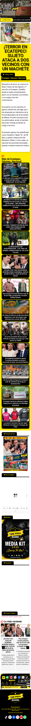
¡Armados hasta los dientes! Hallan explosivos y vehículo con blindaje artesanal (15, 403)
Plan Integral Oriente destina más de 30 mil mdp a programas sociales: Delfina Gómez (15, 295)
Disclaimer (15, 707)
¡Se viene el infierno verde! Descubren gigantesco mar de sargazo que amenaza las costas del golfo (15, 317)
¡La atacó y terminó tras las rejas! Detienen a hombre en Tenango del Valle (15, 425)
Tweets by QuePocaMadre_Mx (11, 616)
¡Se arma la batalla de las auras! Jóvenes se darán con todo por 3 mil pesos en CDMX (15, 338)
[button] (3, 677)
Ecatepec (5, 78)
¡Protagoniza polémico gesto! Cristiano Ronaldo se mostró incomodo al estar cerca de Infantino (15, 360)
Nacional (21, 78)
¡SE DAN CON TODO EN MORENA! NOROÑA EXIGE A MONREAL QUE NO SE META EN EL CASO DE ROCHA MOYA (15, 273)
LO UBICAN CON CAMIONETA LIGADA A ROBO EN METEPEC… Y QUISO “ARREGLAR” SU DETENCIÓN (15, 180)
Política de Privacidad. (15, 712)
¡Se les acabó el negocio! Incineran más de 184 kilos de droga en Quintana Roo (15, 382)
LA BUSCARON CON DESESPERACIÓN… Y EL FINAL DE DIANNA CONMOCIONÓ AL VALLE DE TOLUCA (16, 249)
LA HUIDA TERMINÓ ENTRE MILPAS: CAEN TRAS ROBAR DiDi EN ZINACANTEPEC (15, 227)
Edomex (14, 78)
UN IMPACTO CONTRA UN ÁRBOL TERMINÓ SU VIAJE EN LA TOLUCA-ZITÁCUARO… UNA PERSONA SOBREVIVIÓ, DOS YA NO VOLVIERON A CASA (15, 203)
